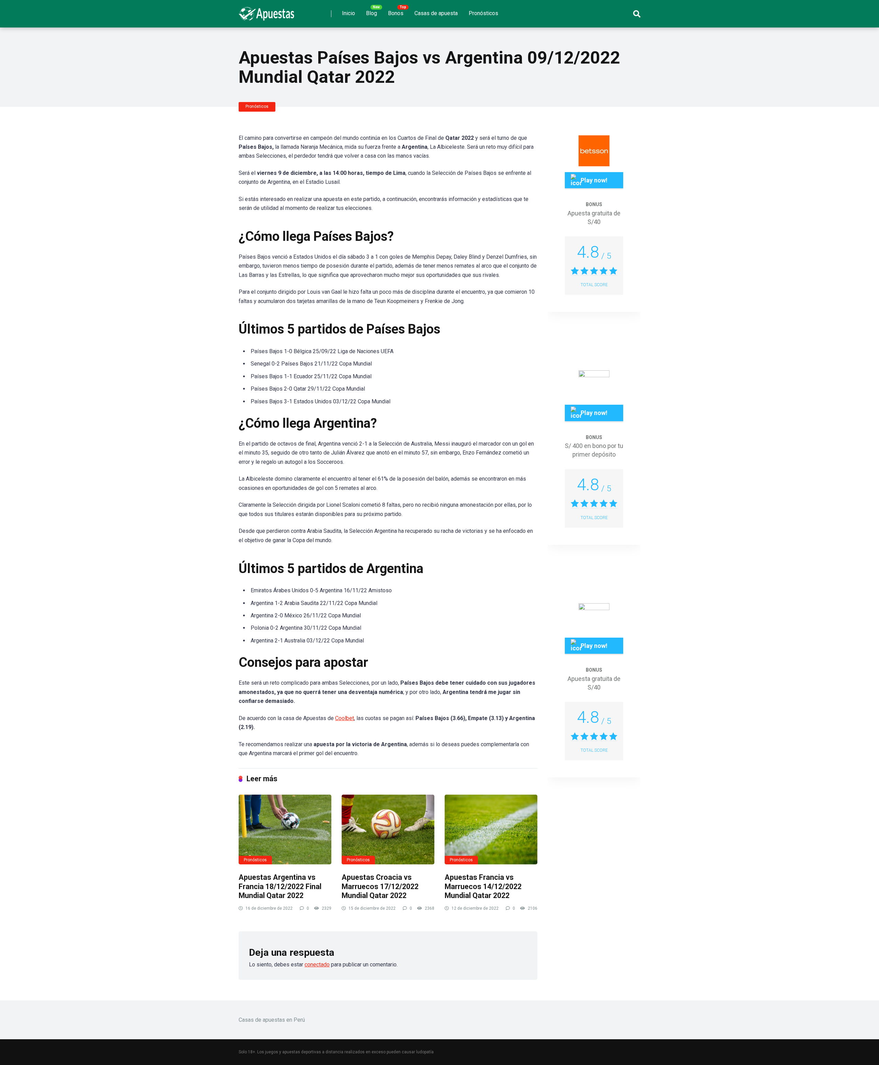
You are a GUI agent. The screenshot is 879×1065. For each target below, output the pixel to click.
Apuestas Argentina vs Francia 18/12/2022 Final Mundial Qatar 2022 (280, 886)
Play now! (594, 180)
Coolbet (344, 718)
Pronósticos (483, 13)
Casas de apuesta (436, 13)
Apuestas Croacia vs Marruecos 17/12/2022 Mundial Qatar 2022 (380, 886)
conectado (317, 964)
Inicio (348, 13)
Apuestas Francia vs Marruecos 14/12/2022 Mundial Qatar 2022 (483, 886)
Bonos (395, 13)
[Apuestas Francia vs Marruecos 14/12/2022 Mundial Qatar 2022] (491, 829)
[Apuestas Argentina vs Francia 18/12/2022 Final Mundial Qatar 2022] (285, 829)
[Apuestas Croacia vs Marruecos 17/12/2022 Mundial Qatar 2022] (388, 829)
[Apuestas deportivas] (268, 11)
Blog (371, 13)
